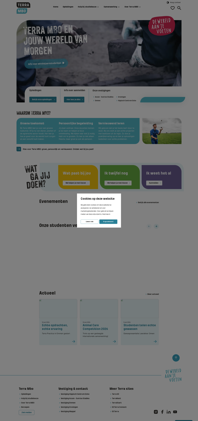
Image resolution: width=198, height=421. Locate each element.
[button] (111, 214)
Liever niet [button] (89, 221)
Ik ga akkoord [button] (108, 221)
